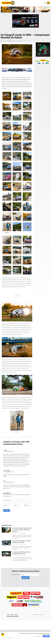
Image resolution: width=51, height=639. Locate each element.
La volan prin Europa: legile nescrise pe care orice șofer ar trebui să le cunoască (22, 529)
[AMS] (26, 593)
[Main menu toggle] (48, 3)
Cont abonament (15, 574)
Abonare (25, 577)
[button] (45, 3)
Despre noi (12, 614)
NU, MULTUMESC (38, 636)
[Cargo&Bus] (23, 597)
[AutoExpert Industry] (33, 604)
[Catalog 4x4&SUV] (19, 604)
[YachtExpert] (11, 601)
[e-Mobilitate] (33, 601)
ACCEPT (46, 636)
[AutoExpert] (16, 593)
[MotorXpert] (12, 597)
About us (16, 614)
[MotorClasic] (37, 597)
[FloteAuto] (35, 593)
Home (8, 614)
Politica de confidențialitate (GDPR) (12, 616)
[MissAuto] (20, 601)
